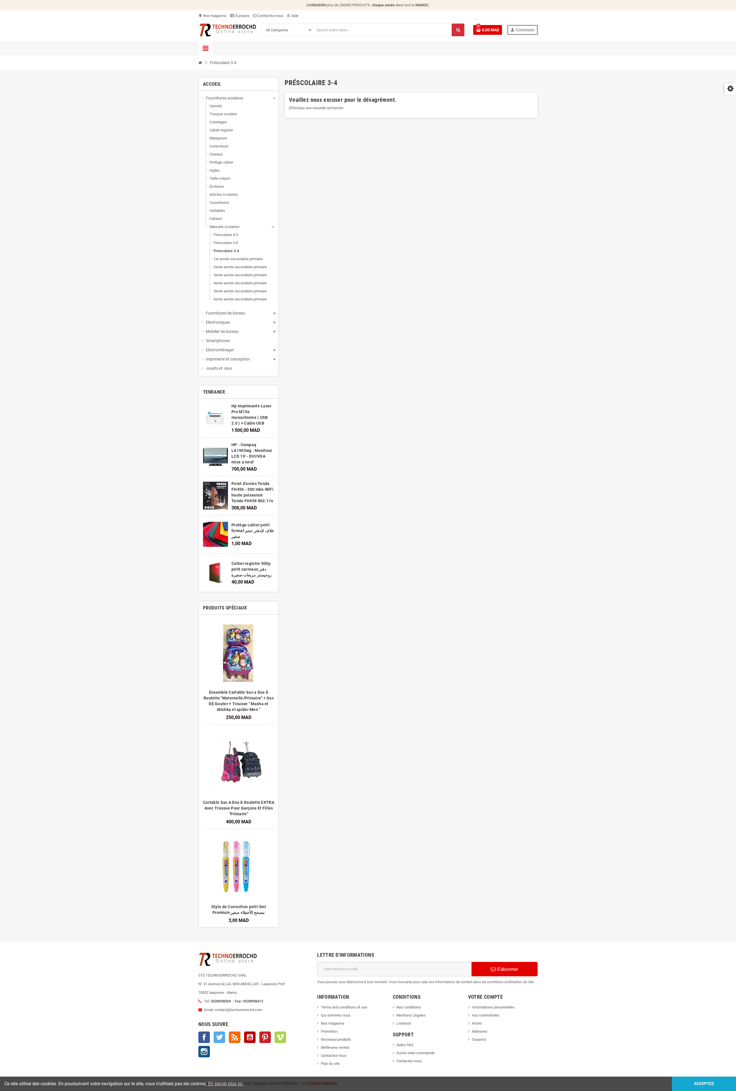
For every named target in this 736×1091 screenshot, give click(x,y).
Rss (234, 1037)
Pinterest (265, 1037)
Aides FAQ (404, 1045)
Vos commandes (485, 1015)
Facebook (204, 1037)
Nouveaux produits (336, 1039)
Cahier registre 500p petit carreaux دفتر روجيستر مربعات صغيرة (251, 569)
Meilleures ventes (335, 1047)
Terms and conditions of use (344, 1007)
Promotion (329, 1031)
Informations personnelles (493, 1007)
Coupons (479, 1039)
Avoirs (477, 1023)
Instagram (204, 1051)
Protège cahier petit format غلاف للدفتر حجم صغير (252, 531)
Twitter (219, 1037)
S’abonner (507, 969)
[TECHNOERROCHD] (227, 29)
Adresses (479, 1031)
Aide (292, 16)
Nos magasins (212, 16)
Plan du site (330, 1063)
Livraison (403, 1023)
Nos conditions (408, 1007)
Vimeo (280, 1037)
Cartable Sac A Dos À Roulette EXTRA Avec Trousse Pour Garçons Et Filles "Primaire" (238, 808)
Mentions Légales (410, 1015)
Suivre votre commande (415, 1053)
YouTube (250, 1037)
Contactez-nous (270, 16)
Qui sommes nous (335, 1015)
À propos (242, 16)
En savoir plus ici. (225, 1083)
